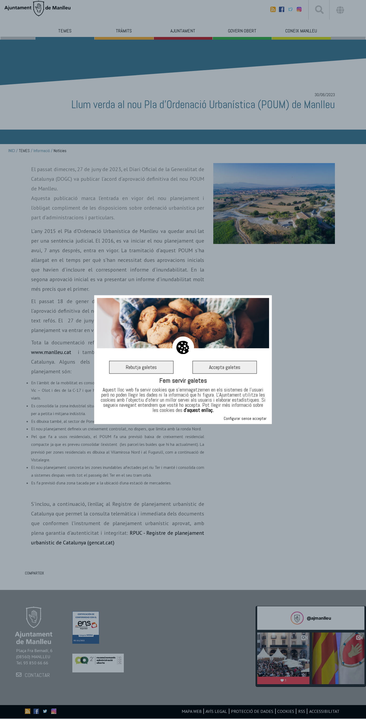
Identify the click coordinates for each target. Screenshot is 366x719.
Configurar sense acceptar (245, 418)
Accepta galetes (224, 367)
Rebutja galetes (141, 367)
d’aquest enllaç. (199, 410)
